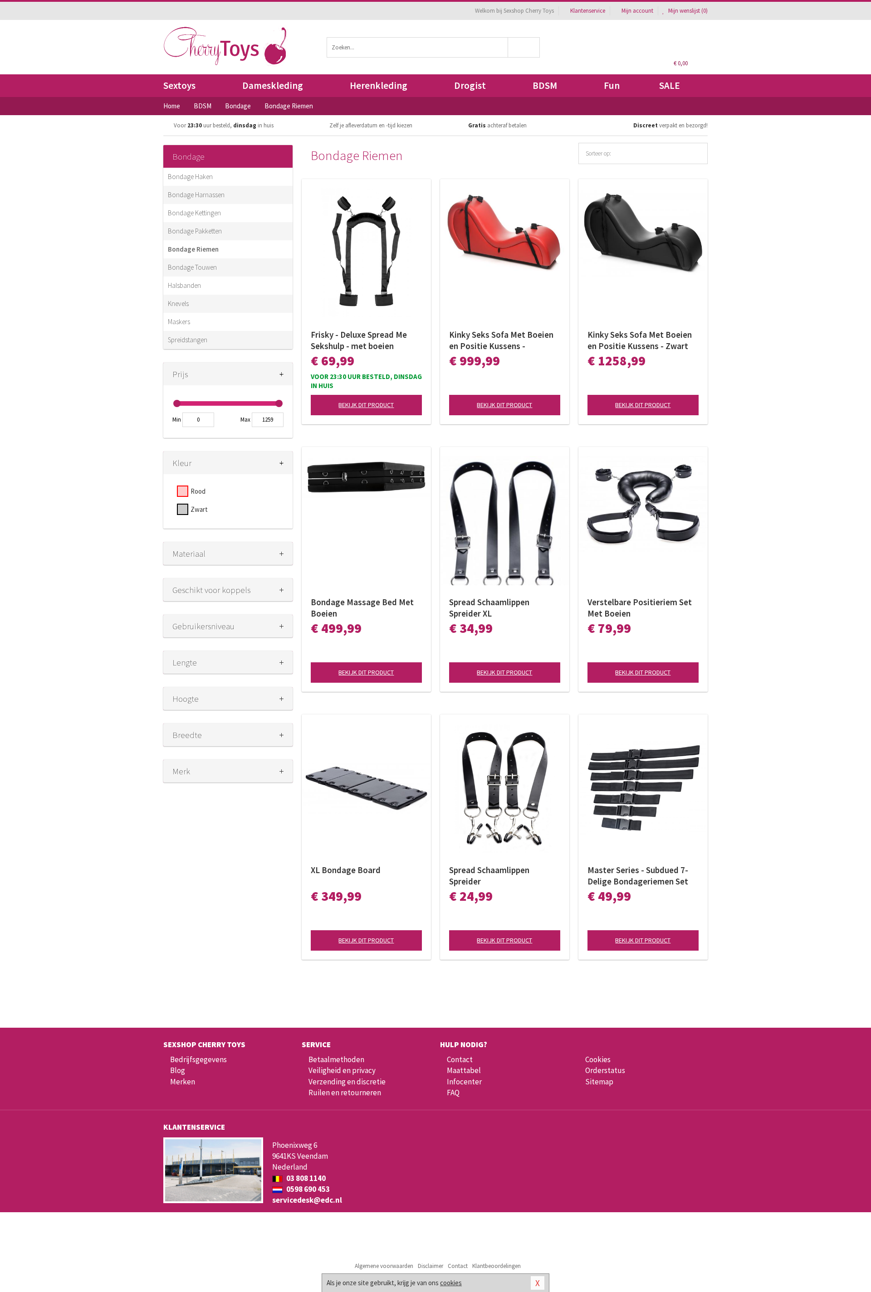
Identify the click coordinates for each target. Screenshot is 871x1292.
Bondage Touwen (192, 267)
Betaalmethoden (336, 1059)
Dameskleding (272, 85)
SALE (669, 85)
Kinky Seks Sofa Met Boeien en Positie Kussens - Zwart (639, 340)
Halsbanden (184, 285)
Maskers (179, 321)
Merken (182, 1082)
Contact (460, 1059)
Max (245, 419)
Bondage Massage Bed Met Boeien (362, 608)
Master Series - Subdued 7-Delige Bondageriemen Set (637, 876)
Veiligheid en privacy (342, 1070)
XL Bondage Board (346, 870)
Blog (177, 1070)
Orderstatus (605, 1070)
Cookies (598, 1059)
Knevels (178, 303)
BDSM (545, 85)
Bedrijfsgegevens (198, 1059)
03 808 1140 (305, 1178)
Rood (198, 491)
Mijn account (637, 11)
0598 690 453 (307, 1189)
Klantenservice (587, 11)
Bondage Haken (190, 176)
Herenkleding (378, 85)
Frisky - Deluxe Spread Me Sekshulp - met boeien (359, 340)
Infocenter (464, 1082)
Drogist (470, 85)
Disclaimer (430, 1266)
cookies (451, 1282)
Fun (612, 85)
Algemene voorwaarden (384, 1266)
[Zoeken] (524, 47)
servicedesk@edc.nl (307, 1200)
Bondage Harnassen (196, 194)
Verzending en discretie (347, 1082)
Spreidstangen (187, 339)
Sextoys (179, 85)
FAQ (453, 1093)
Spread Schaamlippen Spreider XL (489, 608)
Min (176, 419)
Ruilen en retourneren (344, 1093)
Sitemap (599, 1082)
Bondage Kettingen (194, 213)
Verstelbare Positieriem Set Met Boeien (639, 608)
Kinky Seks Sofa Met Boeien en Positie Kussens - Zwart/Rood (501, 340)
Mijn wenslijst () (687, 11)
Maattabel (464, 1070)
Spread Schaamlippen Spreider (489, 876)
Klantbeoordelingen (496, 1266)
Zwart (199, 509)
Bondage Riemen (193, 249)
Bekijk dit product (366, 405)
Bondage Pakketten (195, 231)
